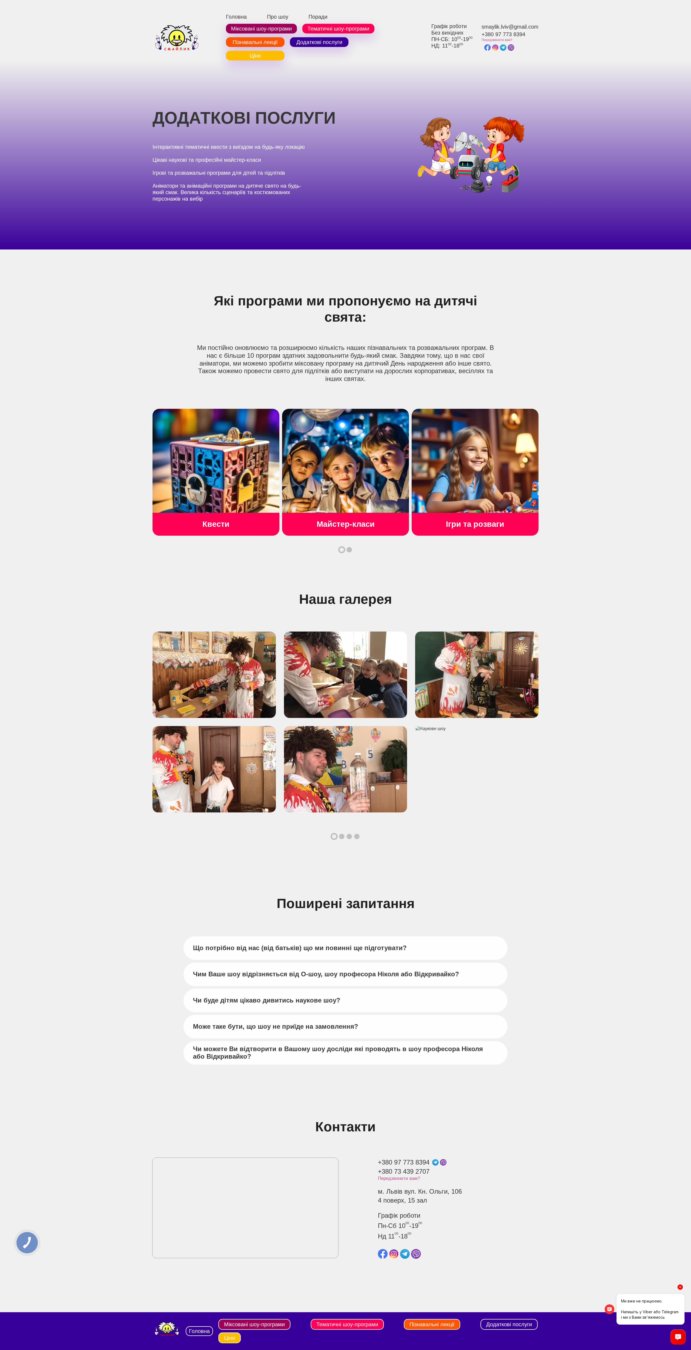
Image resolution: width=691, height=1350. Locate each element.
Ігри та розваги (475, 524)
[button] (341, 549)
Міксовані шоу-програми (261, 29)
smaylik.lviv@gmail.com (510, 27)
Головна (236, 17)
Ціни (255, 56)
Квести (215, 524)
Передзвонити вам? (497, 40)
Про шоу (277, 17)
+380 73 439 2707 (403, 1171)
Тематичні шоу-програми (338, 29)
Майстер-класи (346, 524)
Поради (318, 17)
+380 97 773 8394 (503, 34)
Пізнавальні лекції (255, 42)
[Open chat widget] (678, 1337)
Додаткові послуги (319, 42)
